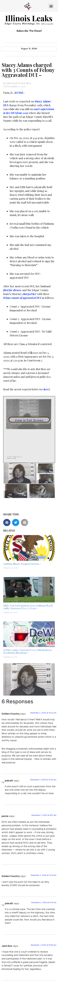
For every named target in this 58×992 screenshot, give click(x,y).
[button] (51, 6)
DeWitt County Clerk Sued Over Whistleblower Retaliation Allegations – (27, 651)
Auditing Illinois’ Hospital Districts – (22, 563)
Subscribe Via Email (29, 31)
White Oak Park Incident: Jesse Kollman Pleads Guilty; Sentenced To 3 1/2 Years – (28, 607)
